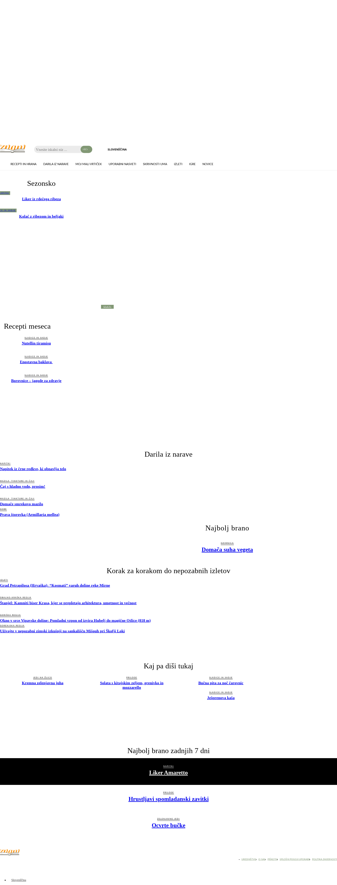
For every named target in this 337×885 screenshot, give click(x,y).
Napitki (5, 463)
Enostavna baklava (36, 362)
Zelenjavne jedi (168, 819)
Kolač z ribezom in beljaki (41, 216)
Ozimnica (227, 543)
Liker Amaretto (168, 772)
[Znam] (12, 149)
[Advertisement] (168, 414)
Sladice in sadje (36, 338)
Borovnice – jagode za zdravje (36, 380)
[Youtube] (23, 860)
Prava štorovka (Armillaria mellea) (29, 514)
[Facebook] (4, 860)
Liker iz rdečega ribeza (41, 199)
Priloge (168, 792)
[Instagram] (14, 860)
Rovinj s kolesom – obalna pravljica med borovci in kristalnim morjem (107, 314)
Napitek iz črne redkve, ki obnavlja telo (33, 469)
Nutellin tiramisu (36, 343)
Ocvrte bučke (168, 825)
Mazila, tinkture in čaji (17, 481)
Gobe (3, 509)
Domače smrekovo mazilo (21, 504)
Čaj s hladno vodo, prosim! (22, 486)
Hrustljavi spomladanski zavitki (169, 799)
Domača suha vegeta (227, 549)
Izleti (107, 307)
